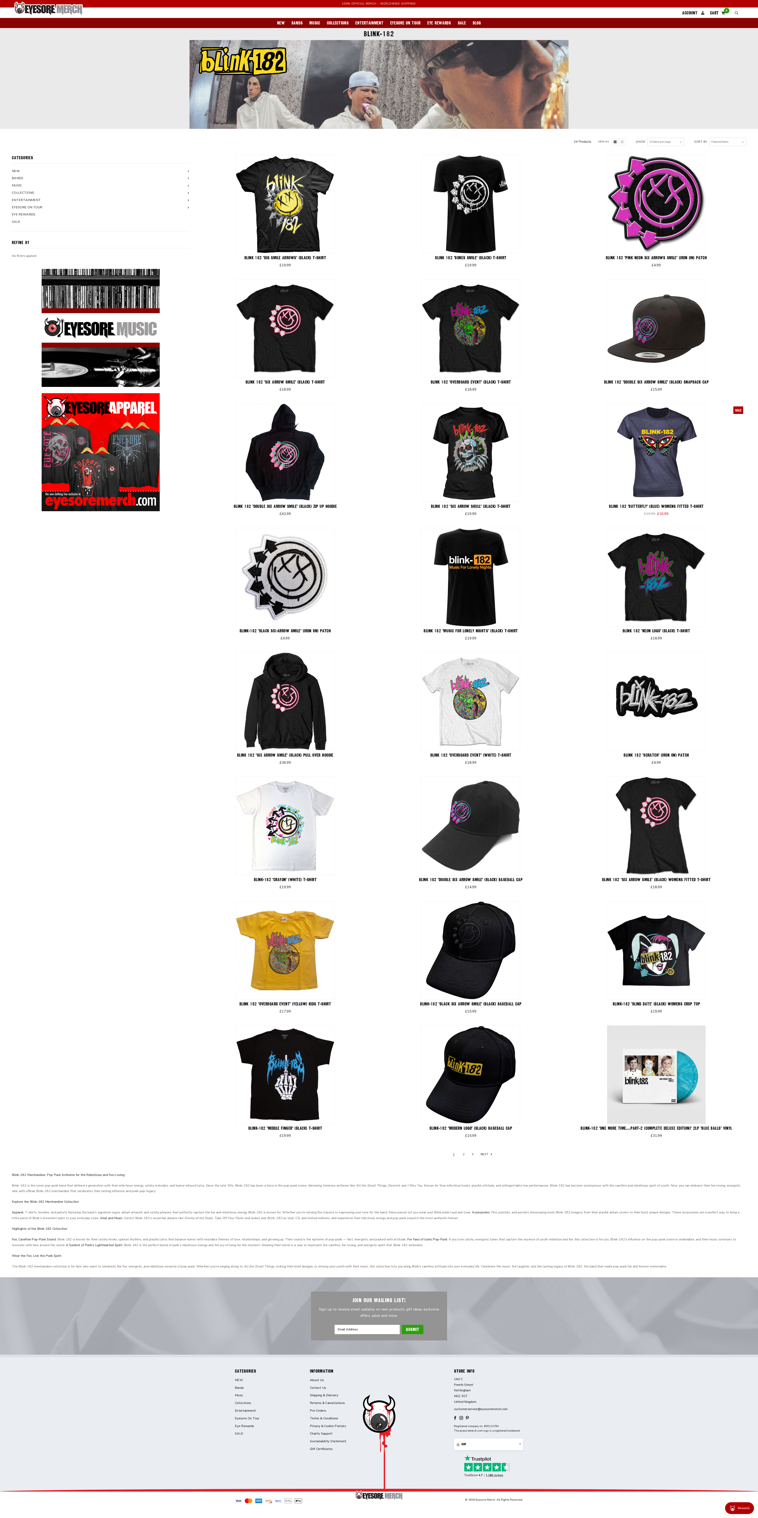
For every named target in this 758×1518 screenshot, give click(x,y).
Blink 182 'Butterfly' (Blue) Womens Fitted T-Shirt (656, 506)
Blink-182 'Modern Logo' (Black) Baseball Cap (471, 1128)
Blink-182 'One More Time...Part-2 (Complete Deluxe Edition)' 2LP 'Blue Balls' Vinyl (656, 1128)
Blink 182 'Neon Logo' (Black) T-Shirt (656, 631)
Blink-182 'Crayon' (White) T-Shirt (285, 880)
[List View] (622, 141)
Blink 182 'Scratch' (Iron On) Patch (656, 755)
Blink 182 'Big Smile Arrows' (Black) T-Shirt (285, 258)
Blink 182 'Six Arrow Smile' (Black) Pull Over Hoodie (285, 755)
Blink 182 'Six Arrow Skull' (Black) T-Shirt (471, 506)
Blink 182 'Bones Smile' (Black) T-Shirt (470, 258)
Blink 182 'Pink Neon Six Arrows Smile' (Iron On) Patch (656, 258)
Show (640, 142)
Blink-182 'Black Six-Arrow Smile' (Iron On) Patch (285, 631)
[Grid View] (615, 141)
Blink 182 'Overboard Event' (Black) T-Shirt (471, 382)
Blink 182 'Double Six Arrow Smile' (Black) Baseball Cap (471, 880)
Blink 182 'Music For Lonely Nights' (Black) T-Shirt (471, 631)
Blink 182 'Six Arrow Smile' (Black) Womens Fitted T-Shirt (656, 880)
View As (603, 141)
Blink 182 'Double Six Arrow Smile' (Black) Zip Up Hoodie (285, 506)
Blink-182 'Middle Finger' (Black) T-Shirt (285, 1128)
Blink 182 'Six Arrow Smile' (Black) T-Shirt (285, 382)
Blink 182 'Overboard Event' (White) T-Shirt (470, 755)
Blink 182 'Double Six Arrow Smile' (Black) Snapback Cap (656, 382)
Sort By (700, 142)
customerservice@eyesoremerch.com (481, 1409)
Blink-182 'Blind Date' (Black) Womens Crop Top (656, 1004)
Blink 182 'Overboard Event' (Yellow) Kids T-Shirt (285, 1004)
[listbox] (727, 142)
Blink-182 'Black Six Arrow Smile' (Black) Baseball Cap (471, 1004)
